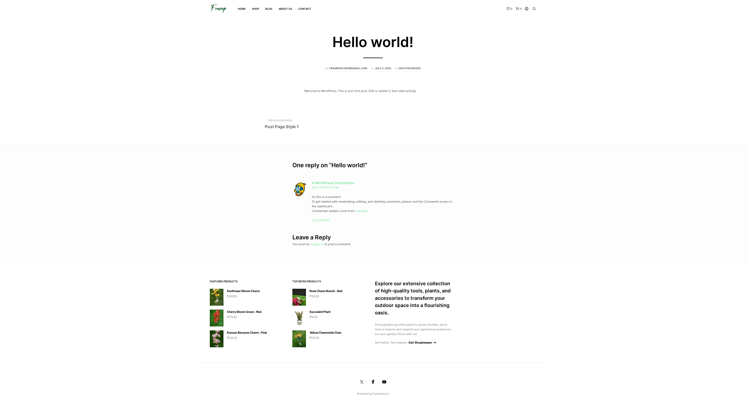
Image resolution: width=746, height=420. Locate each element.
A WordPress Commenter (333, 183)
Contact (304, 8)
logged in (317, 244)
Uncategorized (409, 68)
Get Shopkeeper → (423, 342)
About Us (285, 8)
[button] (509, 9)
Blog (268, 8)
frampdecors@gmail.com (348, 68)
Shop (255, 8)
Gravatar (361, 211)
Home (242, 8)
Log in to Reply (321, 220)
